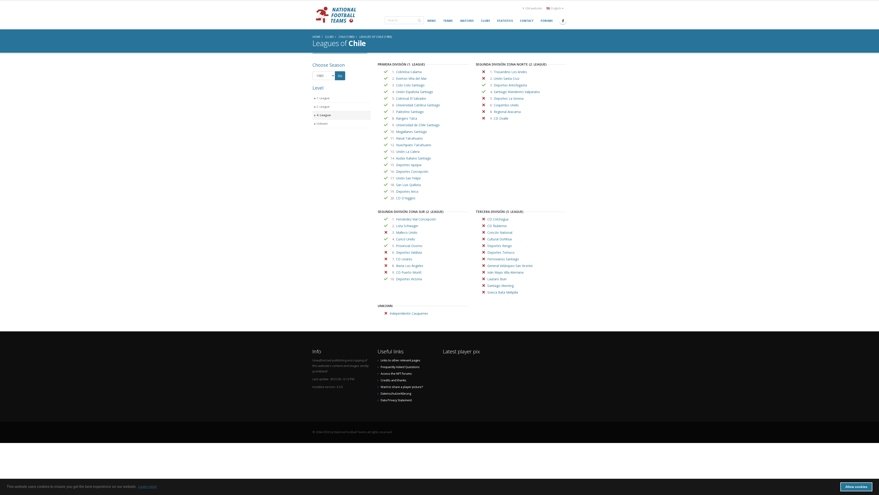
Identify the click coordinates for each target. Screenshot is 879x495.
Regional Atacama (507, 112)
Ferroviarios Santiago (503, 259)
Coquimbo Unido (506, 105)
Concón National (499, 232)
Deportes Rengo (499, 246)
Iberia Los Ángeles (409, 266)
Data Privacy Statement (396, 400)
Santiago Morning (500, 285)
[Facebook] (562, 20)
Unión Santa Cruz (506, 78)
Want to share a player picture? (402, 387)
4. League (324, 115)
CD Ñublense (497, 226)
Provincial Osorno (409, 246)
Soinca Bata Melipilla (502, 292)
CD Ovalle (501, 118)
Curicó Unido (405, 239)
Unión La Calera (408, 151)
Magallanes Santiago (411, 131)
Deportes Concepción (412, 171)
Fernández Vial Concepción (416, 219)
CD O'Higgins (405, 198)
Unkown (322, 124)
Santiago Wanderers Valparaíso (517, 92)
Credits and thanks (393, 380)
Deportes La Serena (509, 98)
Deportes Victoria (409, 279)
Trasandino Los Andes (510, 72)
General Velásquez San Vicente (510, 266)
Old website (533, 8)
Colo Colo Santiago (410, 85)
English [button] (556, 8)
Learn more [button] (147, 487)
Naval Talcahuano (409, 138)
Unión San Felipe (408, 178)
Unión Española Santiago (414, 92)
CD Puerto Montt (409, 272)
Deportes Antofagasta (510, 85)
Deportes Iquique (409, 165)
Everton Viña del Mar (411, 78)
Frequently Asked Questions (400, 367)
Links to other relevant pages (400, 360)
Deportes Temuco (501, 252)
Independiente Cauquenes (409, 313)
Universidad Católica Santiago (418, 105)
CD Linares (404, 259)
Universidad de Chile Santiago (418, 125)
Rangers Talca (406, 118)
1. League (323, 98)
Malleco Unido (406, 232)
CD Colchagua (497, 219)
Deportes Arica (407, 191)
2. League (323, 107)
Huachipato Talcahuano (413, 145)
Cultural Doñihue (499, 239)
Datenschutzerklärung (396, 394)
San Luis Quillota (408, 185)
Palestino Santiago (410, 112)
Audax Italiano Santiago (413, 158)
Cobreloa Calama (409, 72)
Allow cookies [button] (856, 487)
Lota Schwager (407, 226)
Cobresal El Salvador (411, 98)
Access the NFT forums (396, 374)
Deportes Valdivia (409, 252)
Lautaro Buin (497, 279)
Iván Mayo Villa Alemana (505, 272)
